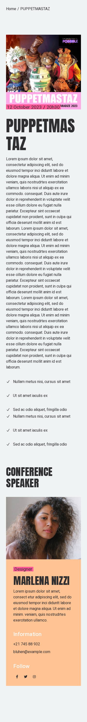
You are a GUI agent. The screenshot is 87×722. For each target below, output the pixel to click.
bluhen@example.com (31, 652)
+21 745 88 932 (26, 644)
